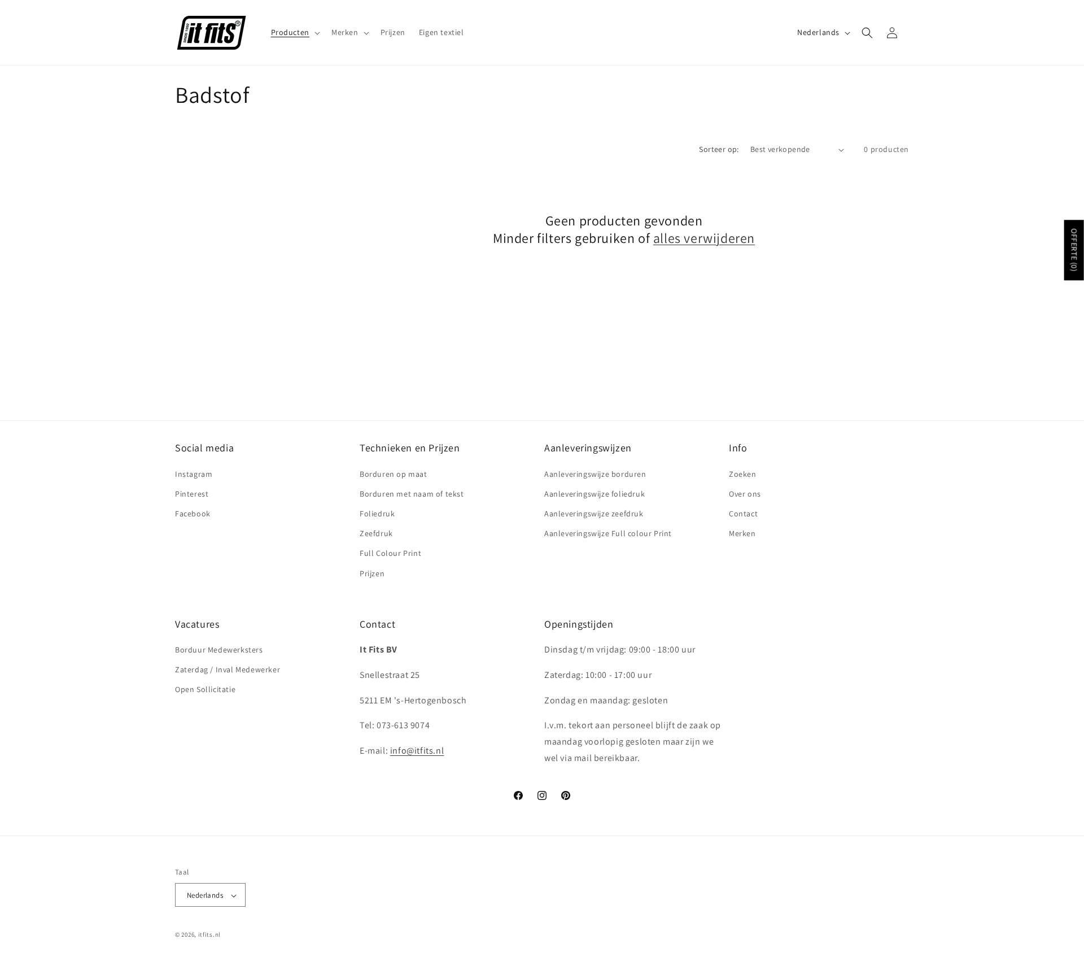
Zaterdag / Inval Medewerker (227, 670)
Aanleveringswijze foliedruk (594, 494)
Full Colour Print (390, 554)
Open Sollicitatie (205, 690)
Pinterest (191, 494)
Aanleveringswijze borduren (595, 474)
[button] (294, 32)
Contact (743, 513)
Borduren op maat (393, 474)
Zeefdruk (376, 533)
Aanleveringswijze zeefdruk (594, 513)
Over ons (745, 494)
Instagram (193, 474)
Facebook (193, 513)
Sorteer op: (718, 149)
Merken (742, 533)
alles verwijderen (704, 238)
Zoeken (743, 474)
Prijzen (372, 573)
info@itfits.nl (417, 751)
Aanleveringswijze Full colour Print (608, 533)
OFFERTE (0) (1074, 250)
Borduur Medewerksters (219, 650)
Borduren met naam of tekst (412, 494)
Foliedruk (377, 513)
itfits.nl (209, 935)
